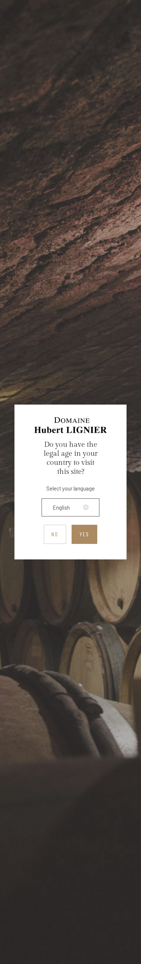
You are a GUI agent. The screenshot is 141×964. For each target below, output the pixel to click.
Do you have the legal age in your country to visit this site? (71, 458)
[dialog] (70, 482)
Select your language (70, 488)
